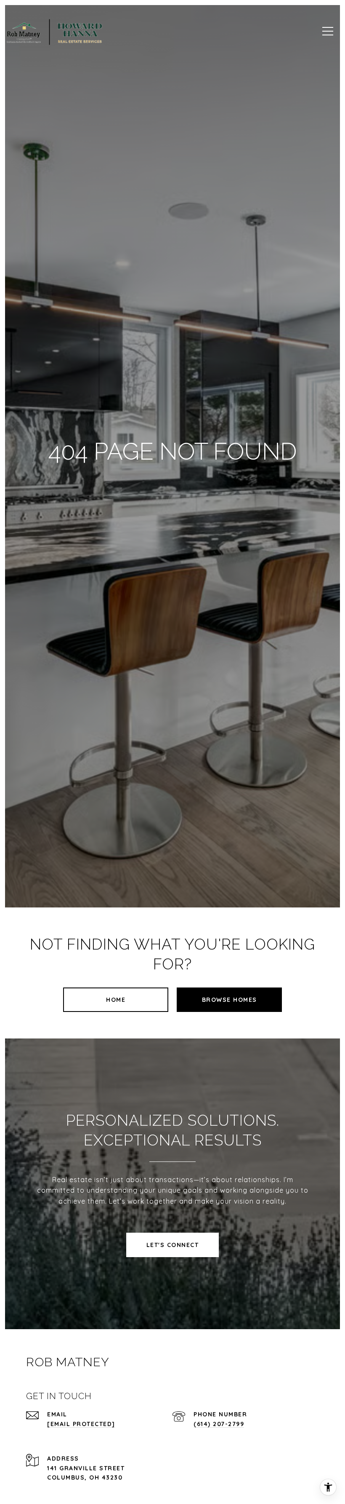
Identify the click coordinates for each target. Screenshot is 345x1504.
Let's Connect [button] (172, 1245)
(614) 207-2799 (219, 1424)
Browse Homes (229, 1000)
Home (115, 1000)
